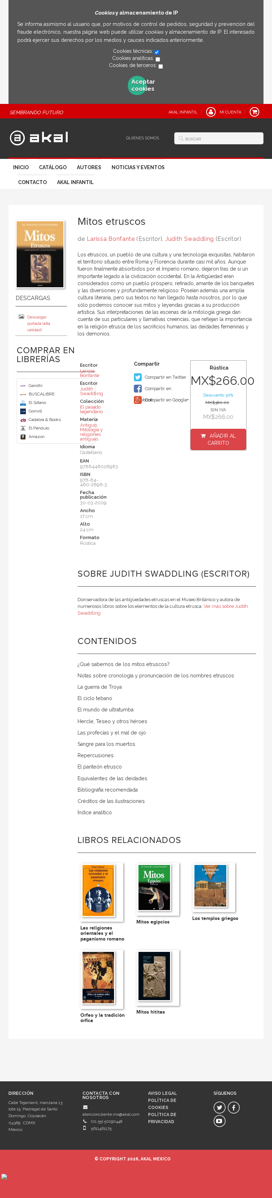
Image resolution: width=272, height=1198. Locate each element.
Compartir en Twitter (165, 377)
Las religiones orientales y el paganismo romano (102, 933)
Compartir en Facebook (152, 390)
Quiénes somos (142, 138)
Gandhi (35, 385)
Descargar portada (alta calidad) (38, 323)
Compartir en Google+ (166, 400)
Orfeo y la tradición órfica (102, 1018)
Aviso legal (162, 1093)
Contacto (32, 182)
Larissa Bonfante (111, 238)
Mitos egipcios (153, 922)
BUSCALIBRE (42, 394)
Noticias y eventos (138, 167)
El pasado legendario (91, 409)
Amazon (37, 436)
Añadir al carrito (222, 439)
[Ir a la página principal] (39, 137)
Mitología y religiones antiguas (91, 434)
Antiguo (88, 425)
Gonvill (35, 411)
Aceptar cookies (139, 85)
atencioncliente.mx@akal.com (111, 1114)
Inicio (21, 167)
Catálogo (53, 167)
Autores (89, 167)
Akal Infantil (75, 182)
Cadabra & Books (45, 419)
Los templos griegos (215, 918)
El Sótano (37, 402)
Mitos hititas (150, 1012)
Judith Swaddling (189, 238)
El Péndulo (39, 428)
